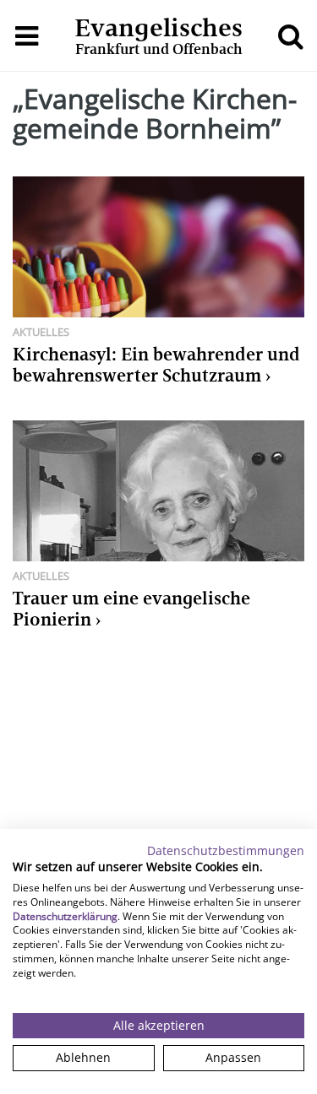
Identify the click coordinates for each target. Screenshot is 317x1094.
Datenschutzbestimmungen (225, 850)
